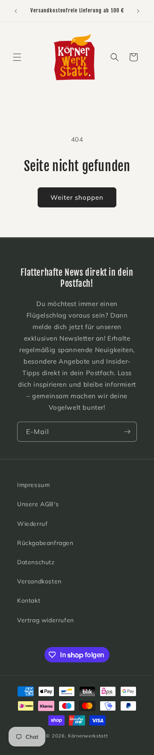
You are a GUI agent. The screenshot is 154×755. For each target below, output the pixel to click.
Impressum (33, 485)
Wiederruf (32, 524)
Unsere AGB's (38, 504)
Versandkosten (39, 581)
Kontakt (28, 600)
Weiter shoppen (77, 197)
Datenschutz (36, 562)
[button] (17, 57)
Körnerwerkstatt (88, 736)
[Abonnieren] (127, 432)
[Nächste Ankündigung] (138, 11)
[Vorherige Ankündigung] (15, 11)
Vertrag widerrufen (45, 620)
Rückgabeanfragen (45, 543)
